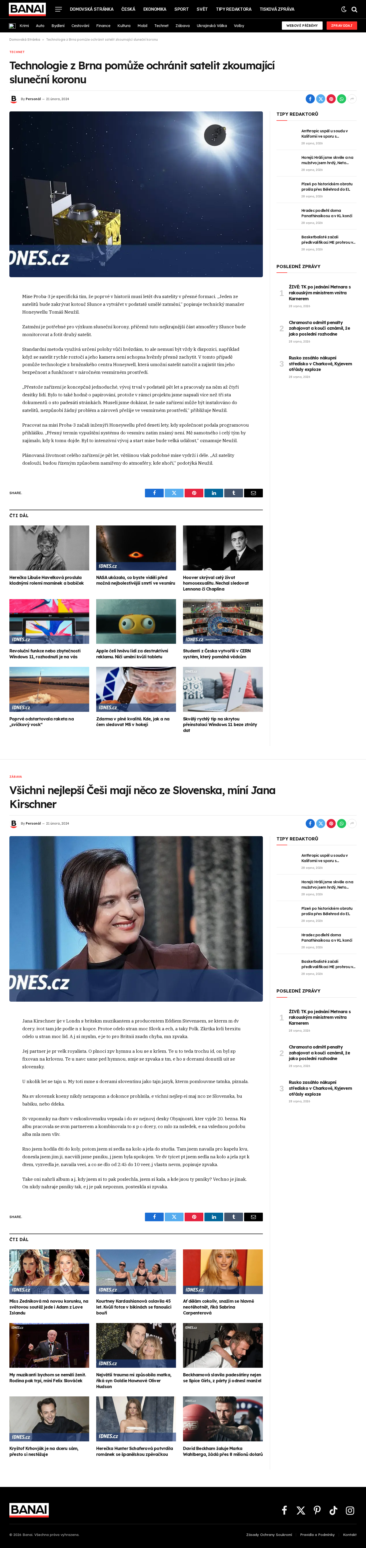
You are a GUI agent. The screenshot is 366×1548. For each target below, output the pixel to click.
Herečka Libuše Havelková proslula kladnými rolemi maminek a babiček (46, 580)
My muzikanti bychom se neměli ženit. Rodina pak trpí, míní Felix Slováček (47, 1377)
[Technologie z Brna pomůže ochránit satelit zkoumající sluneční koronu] (136, 194)
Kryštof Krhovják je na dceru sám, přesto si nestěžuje (44, 1451)
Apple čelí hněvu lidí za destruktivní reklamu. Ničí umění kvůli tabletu (132, 653)
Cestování (80, 25)
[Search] (353, 9)
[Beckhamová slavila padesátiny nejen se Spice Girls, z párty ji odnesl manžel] (223, 1345)
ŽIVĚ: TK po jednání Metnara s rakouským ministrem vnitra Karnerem (320, 292)
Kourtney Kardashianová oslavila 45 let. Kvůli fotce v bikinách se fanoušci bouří (133, 1307)
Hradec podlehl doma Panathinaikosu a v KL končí (326, 213)
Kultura (123, 25)
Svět (202, 9)
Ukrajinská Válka (212, 25)
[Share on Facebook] (310, 98)
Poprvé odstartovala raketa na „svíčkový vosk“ (41, 721)
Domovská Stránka (92, 9)
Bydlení (58, 25)
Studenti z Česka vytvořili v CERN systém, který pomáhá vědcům (217, 653)
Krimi (24, 25)
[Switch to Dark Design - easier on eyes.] (344, 9)
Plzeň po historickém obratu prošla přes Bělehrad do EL (326, 187)
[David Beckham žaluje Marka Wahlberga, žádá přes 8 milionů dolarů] (223, 1418)
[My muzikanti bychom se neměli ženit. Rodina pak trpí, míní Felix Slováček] (49, 1345)
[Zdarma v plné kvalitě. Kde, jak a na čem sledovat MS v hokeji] (136, 689)
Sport (181, 9)
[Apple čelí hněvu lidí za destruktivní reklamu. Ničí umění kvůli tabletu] (136, 621)
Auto (40, 25)
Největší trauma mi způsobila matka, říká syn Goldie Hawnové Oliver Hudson (133, 1380)
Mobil (142, 25)
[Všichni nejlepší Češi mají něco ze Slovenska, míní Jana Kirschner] (136, 919)
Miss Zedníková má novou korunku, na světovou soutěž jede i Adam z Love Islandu (48, 1307)
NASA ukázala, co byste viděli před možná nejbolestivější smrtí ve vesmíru (135, 580)
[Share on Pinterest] (331, 98)
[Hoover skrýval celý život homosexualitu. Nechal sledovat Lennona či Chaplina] (223, 547)
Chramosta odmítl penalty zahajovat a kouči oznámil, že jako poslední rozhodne (319, 328)
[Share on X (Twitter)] (320, 98)
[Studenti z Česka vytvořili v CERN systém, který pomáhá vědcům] (223, 621)
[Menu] (58, 9)
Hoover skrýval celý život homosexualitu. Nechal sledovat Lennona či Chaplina (216, 583)
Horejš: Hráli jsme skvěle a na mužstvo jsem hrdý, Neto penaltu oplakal (327, 160)
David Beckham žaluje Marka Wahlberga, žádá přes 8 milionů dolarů (223, 1451)
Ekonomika (154, 9)
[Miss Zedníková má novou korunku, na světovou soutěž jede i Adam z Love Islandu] (49, 1271)
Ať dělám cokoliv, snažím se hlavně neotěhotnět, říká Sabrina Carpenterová (218, 1307)
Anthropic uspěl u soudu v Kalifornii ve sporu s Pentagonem (324, 134)
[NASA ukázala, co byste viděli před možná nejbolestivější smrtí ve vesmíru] (136, 547)
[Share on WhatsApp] (341, 98)
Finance (103, 25)
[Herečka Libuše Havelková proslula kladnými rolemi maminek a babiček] (49, 547)
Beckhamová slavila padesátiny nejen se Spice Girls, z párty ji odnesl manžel (222, 1377)
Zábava (182, 25)
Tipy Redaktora (234, 9)
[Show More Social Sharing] (352, 98)
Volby (239, 25)
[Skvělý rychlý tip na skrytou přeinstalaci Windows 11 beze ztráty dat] (223, 689)
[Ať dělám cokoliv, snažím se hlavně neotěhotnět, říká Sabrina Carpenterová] (223, 1271)
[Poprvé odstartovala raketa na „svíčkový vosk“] (49, 689)
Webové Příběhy (302, 26)
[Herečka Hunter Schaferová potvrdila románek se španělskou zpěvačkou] (136, 1418)
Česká (128, 9)
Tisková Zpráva (277, 9)
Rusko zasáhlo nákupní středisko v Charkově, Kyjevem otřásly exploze (320, 363)
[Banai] (27, 9)
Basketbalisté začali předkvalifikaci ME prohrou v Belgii (327, 240)
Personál (33, 99)
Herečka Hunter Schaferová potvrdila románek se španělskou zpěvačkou (134, 1451)
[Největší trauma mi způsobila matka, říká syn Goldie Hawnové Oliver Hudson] (136, 1345)
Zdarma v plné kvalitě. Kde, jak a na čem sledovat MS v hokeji (132, 721)
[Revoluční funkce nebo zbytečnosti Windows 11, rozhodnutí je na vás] (49, 621)
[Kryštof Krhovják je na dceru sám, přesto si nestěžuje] (49, 1418)
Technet (161, 25)
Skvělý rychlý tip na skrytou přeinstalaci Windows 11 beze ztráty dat (220, 724)
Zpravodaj (342, 26)
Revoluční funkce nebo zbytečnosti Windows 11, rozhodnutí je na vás (45, 653)
